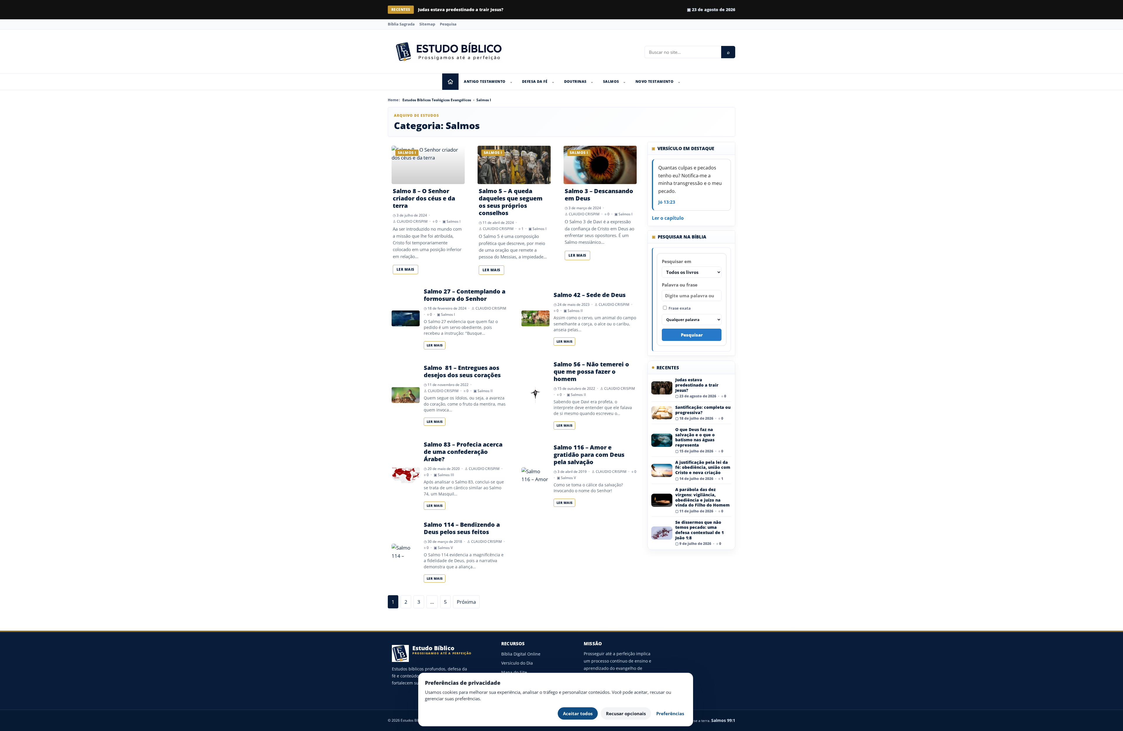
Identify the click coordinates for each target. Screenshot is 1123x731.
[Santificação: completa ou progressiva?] (661, 412)
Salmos (611, 81)
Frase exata (679, 308)
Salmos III (446, 474)
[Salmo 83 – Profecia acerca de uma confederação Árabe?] (406, 475)
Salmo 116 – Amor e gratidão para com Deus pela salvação (589, 454)
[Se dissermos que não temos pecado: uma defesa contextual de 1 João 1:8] (661, 533)
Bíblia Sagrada (401, 24)
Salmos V (568, 477)
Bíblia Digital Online (520, 654)
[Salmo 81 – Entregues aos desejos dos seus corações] (406, 395)
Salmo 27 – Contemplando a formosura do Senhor (464, 295)
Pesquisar (692, 335)
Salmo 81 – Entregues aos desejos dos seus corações (462, 371)
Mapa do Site (514, 672)
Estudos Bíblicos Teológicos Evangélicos (436, 99)
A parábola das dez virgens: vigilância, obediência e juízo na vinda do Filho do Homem (702, 497)
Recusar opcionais (626, 713)
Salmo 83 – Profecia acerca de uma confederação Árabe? (463, 451)
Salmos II (575, 310)
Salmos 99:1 (723, 720)
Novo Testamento (654, 81)
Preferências (670, 713)
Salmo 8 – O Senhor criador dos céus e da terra (424, 198)
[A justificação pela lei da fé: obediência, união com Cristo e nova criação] (661, 470)
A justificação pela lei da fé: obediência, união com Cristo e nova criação (702, 467)
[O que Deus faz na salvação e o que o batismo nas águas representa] (661, 440)
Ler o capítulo (668, 218)
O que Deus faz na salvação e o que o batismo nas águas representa (695, 437)
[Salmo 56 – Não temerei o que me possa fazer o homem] (535, 395)
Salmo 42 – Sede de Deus (590, 295)
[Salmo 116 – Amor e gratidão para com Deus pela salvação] (535, 475)
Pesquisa (448, 24)
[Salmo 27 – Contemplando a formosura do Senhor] (406, 318)
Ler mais (405, 269)
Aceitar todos (577, 713)
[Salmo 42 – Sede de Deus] (535, 318)
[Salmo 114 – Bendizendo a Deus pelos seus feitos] (406, 552)
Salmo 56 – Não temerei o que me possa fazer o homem (591, 371)
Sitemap (427, 24)
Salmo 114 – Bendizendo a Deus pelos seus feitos (462, 528)
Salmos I (483, 99)
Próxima (466, 601)
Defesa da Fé (534, 81)
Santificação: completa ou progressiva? (460, 9)
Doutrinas (575, 81)
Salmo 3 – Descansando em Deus (599, 194)
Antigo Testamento (484, 81)
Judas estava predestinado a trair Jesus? (697, 385)
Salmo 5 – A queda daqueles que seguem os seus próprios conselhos (510, 202)
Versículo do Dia (517, 663)
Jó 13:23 (666, 202)
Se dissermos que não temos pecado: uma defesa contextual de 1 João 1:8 (699, 529)
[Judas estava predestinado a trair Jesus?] (661, 387)
